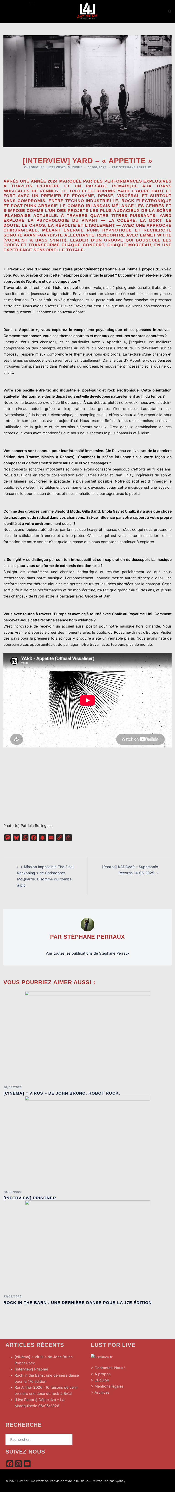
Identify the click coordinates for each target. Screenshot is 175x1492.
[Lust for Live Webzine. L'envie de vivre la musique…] (87, 11)
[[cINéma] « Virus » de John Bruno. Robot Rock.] (87, 1036)
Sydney (120, 1481)
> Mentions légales (107, 1386)
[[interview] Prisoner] (87, 1141)
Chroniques (34, 167)
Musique (75, 167)
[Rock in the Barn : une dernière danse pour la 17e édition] (87, 1245)
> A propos (101, 1374)
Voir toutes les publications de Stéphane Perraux (88, 953)
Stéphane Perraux (135, 167)
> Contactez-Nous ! (108, 1367)
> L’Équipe (100, 1380)
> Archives (100, 1392)
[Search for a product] (170, 11)
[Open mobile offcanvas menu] (31, 3)
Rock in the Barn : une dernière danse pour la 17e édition (77, 1302)
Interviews (56, 167)
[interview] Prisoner (29, 1198)
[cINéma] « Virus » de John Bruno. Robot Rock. (61, 1093)
